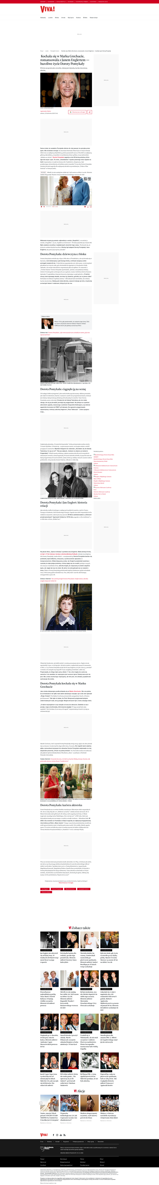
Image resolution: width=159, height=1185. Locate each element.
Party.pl (42, 1159)
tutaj (55, 1183)
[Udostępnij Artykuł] (89, 112)
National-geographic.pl (66, 1165)
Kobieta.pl (82, 1162)
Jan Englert (45, 889)
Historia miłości (46, 892)
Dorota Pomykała (58, 157)
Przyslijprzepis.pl (84, 1165)
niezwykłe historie (84, 889)
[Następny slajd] (118, 1103)
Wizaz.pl (102, 1162)
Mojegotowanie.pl (65, 1162)
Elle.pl (101, 1159)
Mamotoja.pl (63, 1159)
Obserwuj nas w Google (78, 112)
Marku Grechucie (75, 691)
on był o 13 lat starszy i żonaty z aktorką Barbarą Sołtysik (59, 554)
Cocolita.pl (43, 1165)
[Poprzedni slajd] (40, 1103)
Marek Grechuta (70, 889)
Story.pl (102, 1165)
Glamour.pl (43, 1162)
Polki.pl (82, 1159)
